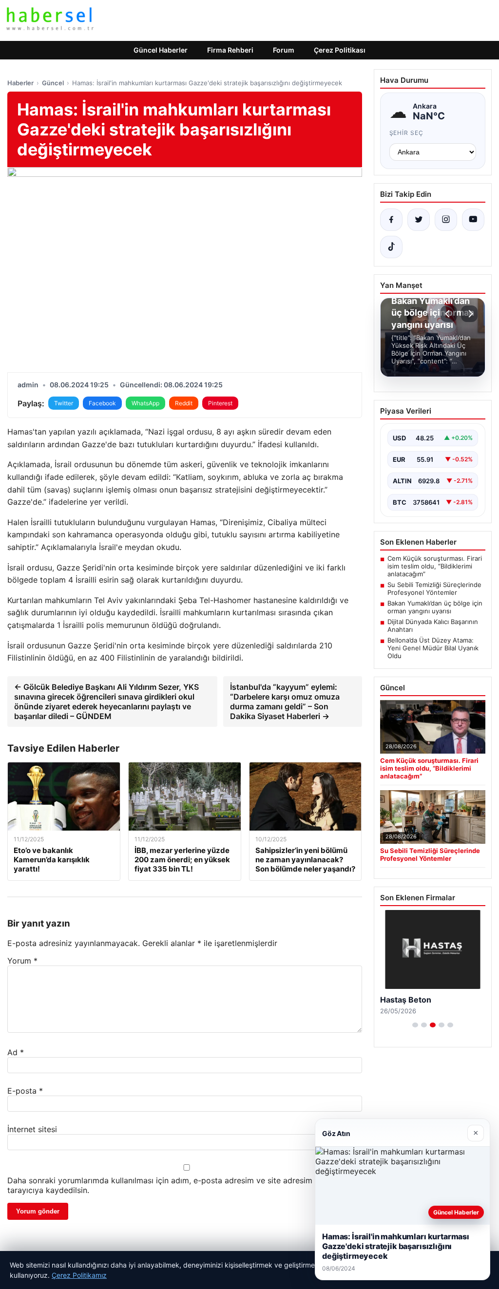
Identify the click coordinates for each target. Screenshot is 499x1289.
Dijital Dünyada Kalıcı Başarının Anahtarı (432, 625)
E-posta (25, 1091)
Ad (15, 1052)
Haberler (20, 83)
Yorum (22, 961)
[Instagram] (446, 220)
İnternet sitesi (32, 1129)
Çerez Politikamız (79, 1275)
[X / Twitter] (418, 220)
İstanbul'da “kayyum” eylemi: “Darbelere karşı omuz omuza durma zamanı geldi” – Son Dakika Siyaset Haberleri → (285, 701)
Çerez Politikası (339, 50)
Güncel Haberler (161, 50)
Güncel (53, 83)
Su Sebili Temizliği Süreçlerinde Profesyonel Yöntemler (434, 588)
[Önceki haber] (449, 313)
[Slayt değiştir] (415, 1025)
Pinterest (220, 403)
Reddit (183, 403)
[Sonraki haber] (469, 313)
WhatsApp (145, 403)
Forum (283, 50)
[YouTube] (473, 220)
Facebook (102, 403)
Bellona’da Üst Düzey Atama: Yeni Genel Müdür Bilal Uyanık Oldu (433, 648)
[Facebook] (391, 220)
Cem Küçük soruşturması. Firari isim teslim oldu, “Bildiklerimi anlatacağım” (434, 566)
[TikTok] (391, 247)
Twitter (63, 403)
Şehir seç (406, 132)
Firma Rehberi (230, 50)
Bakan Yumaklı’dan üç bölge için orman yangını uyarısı (434, 607)
